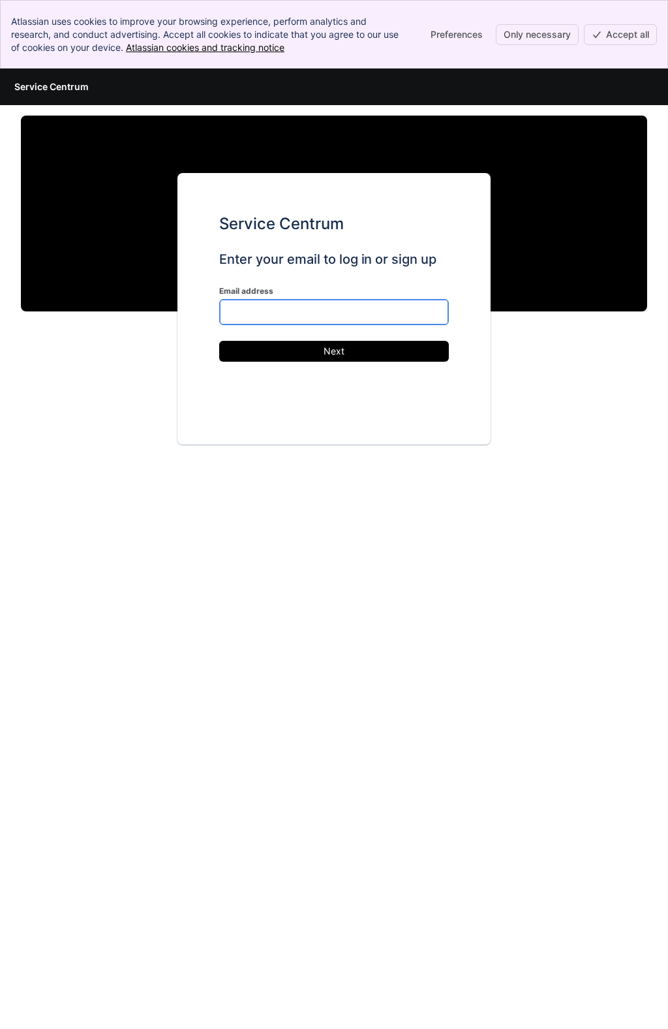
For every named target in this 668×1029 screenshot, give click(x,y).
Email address (246, 291)
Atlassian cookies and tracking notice (205, 47)
